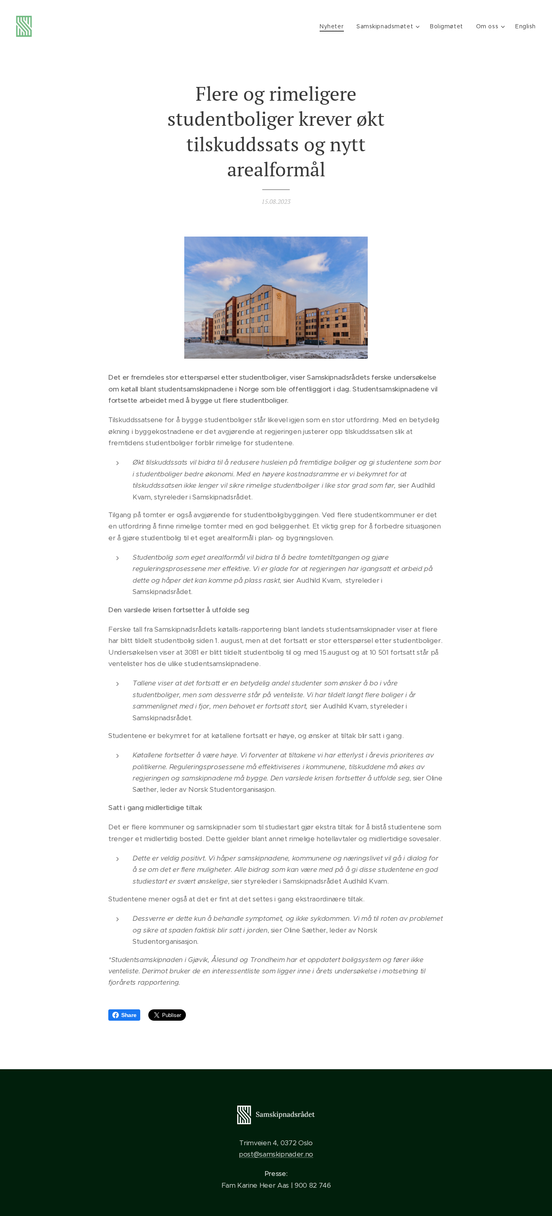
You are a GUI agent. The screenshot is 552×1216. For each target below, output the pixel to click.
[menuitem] (334, 26)
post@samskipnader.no (276, 1154)
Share (128, 1015)
